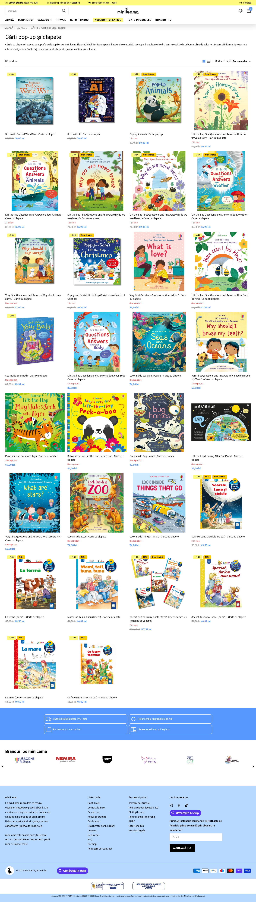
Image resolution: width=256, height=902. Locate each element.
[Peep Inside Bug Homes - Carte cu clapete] (159, 422)
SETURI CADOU (79, 19)
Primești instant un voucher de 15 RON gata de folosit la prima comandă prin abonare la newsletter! (196, 826)
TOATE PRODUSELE (139, 19)
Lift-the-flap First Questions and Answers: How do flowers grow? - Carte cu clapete (218, 136)
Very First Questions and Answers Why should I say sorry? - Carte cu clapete (33, 297)
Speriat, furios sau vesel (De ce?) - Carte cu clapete (218, 617)
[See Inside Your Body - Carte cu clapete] (35, 342)
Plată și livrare (136, 812)
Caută (64, 11)
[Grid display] (204, 61)
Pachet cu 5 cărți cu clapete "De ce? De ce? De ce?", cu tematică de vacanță (158, 619)
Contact (92, 830)
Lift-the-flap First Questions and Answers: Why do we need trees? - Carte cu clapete (96, 216)
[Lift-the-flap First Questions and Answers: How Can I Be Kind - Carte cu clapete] (221, 261)
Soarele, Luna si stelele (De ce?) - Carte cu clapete (218, 536)
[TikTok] (186, 805)
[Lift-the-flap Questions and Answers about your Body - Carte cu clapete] (97, 342)
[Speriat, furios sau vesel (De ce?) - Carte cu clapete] (221, 583)
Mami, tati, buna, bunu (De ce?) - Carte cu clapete (93, 617)
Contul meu (94, 803)
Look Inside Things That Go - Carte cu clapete (154, 536)
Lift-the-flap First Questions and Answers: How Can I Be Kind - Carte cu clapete (219, 297)
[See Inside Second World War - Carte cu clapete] (35, 100)
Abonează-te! (182, 848)
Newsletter (93, 835)
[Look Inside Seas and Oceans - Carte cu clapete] (159, 342)
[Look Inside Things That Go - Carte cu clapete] (159, 503)
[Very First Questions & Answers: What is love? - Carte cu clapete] (159, 261)
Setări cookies (136, 826)
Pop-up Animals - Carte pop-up (146, 134)
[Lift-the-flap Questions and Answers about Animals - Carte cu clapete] (35, 181)
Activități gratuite (97, 816)
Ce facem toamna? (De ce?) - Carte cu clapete (92, 697)
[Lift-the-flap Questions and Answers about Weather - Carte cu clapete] (221, 181)
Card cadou (94, 821)
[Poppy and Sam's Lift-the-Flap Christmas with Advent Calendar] (97, 261)
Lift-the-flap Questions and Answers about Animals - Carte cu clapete (33, 216)
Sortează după (223, 61)
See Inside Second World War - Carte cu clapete (30, 134)
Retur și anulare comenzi (142, 816)
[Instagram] (171, 805)
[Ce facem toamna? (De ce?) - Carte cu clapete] (97, 663)
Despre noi (93, 812)
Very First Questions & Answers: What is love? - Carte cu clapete (158, 297)
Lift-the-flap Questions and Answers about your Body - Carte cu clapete (97, 377)
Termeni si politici (138, 797)
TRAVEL (61, 19)
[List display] (208, 61)
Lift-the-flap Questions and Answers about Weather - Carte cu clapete (220, 216)
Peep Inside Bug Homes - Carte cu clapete (152, 456)
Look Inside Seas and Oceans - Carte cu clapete (155, 375)
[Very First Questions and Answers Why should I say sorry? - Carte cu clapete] (35, 261)
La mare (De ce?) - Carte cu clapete (24, 697)
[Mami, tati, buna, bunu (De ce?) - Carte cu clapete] (97, 583)
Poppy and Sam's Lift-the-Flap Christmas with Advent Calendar (96, 297)
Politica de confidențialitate (143, 807)
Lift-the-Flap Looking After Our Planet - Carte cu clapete (217, 458)
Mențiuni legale (137, 830)
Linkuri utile (94, 797)
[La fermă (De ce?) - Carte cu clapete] (35, 583)
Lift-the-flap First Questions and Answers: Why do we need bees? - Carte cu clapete (158, 216)
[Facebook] (179, 805)
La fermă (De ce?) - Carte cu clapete (24, 617)
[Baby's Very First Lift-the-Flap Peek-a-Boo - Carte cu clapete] (97, 422)
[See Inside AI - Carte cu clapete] (97, 100)
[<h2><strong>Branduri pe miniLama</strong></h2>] (24, 760)
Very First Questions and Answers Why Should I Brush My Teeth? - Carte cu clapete (220, 377)
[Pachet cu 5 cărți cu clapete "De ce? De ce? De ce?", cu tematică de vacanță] (159, 583)
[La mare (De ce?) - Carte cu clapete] (35, 663)
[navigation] (2, 766)
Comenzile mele (96, 807)
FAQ (90, 839)
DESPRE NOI (25, 19)
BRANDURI (161, 19)
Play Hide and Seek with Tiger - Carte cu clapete (30, 456)
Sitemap (92, 844)
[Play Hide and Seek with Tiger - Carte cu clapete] (35, 422)
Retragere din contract (100, 848)
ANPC (132, 821)
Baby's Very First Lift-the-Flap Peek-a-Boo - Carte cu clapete (95, 458)
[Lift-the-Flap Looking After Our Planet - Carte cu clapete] (221, 422)
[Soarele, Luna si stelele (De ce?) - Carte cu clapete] (221, 503)
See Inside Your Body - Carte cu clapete (26, 375)
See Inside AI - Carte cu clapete (83, 134)
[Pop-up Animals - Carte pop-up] (159, 100)
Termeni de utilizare (139, 803)
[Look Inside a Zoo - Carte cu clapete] (97, 503)
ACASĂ (9, 19)
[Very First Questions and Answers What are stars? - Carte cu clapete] (35, 503)
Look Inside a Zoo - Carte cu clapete (86, 536)
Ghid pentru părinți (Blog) (101, 826)
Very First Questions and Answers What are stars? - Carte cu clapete (33, 538)
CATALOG (43, 19)
